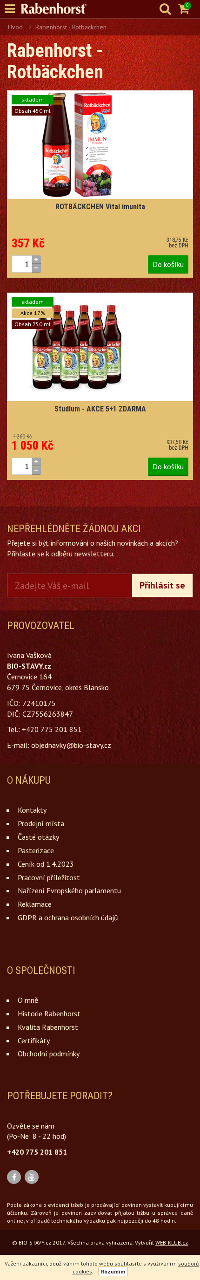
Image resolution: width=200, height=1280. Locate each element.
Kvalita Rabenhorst (48, 1027)
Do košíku (168, 264)
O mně (28, 1000)
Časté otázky (38, 837)
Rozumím (113, 1271)
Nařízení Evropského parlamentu (69, 890)
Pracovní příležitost (49, 877)
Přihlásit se (162, 585)
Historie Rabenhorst (49, 1013)
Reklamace (35, 904)
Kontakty (32, 810)
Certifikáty (34, 1040)
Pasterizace (36, 850)
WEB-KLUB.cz (171, 1242)
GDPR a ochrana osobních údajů (68, 917)
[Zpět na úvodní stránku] (58, 8)
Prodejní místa (41, 823)
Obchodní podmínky (49, 1053)
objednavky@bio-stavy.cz (71, 745)
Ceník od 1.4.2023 (46, 864)
